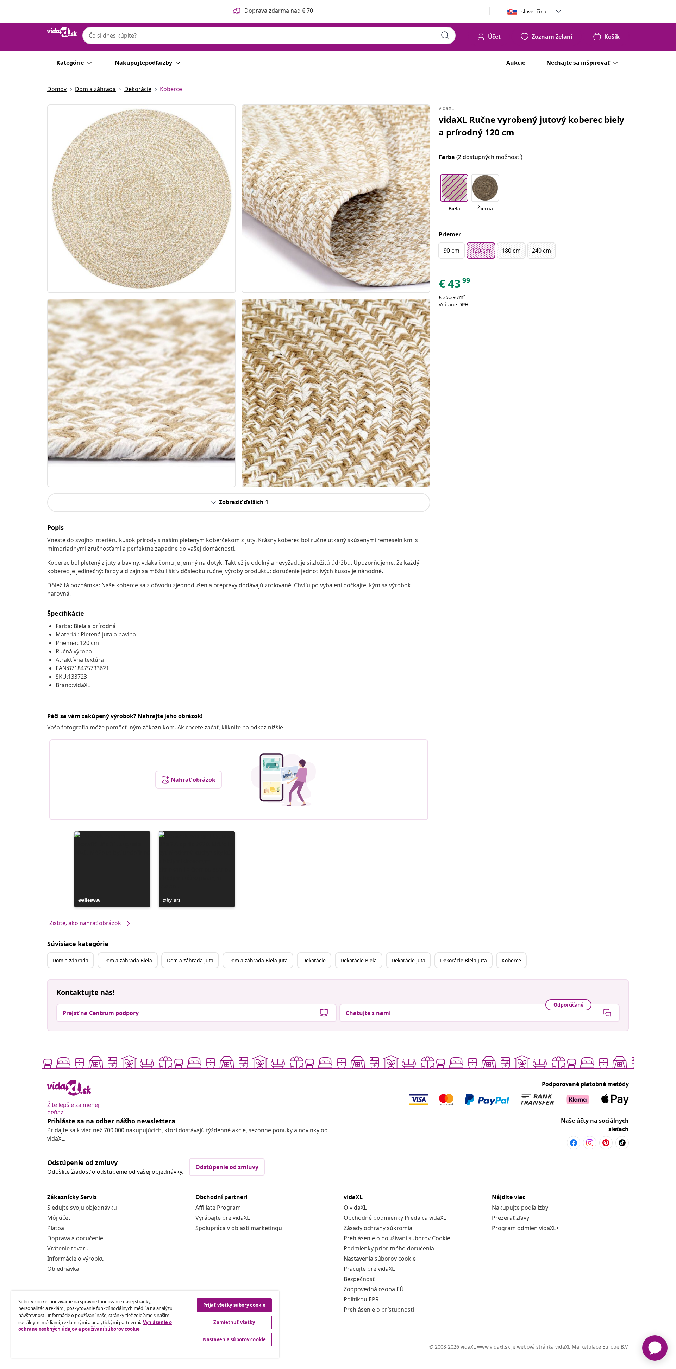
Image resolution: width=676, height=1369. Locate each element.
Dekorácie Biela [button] (358, 960)
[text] (455, 285)
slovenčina (533, 11)
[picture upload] (283, 779)
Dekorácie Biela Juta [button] (463, 960)
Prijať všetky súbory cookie (234, 1305)
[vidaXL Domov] (62, 32)
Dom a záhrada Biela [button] (127, 960)
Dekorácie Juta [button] (408, 960)
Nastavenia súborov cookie (380, 1258)
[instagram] (589, 1142)
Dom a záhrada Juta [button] (190, 960)
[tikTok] (622, 1142)
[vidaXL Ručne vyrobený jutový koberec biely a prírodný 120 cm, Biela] (141, 198)
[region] (145, 1324)
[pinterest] (605, 1142)
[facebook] (573, 1142)
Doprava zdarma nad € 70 (278, 10)
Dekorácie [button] (314, 960)
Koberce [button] (511, 960)
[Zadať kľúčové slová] (445, 35)
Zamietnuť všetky (234, 1322)
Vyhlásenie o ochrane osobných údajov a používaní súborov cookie (95, 1325)
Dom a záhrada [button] (70, 960)
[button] (112, 869)
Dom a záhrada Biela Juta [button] (258, 960)
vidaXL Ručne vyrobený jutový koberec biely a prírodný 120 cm (531, 126)
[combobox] (269, 35)
